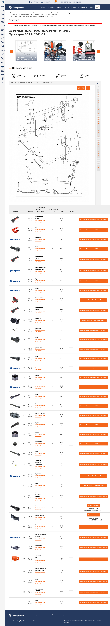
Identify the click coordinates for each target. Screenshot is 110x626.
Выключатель (39, 298)
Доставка (34, 2)
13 (98, 115)
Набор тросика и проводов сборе (40, 569)
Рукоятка (38, 474)
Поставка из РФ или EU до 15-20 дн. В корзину (93, 300)
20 (98, 132)
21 (98, 134)
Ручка (37, 423)
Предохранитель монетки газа (40, 268)
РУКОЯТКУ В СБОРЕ (39, 590)
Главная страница (15, 13)
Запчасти (43, 7)
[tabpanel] (26, 51)
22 (98, 136)
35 (98, 168)
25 (98, 142)
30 (98, 155)
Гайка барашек (40, 515)
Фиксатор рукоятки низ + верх (39, 557)
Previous (11, 51)
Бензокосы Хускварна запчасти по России (74, 13)
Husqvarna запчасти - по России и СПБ (48, 13)
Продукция (51, 7)
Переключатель (40, 413)
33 (98, 161)
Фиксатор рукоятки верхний (38, 495)
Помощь (73, 7)
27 (98, 149)
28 (98, 151)
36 (98, 170)
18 (98, 126)
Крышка (37, 288)
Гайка (37, 375)
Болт (36, 404)
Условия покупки (83, 7)
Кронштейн (38, 347)
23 (98, 138)
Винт (36, 247)
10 (98, 109)
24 (98, 140)
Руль (36, 483)
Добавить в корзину (93, 505)
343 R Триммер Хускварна (49, 15)
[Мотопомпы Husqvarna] (2, 66)
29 (98, 153)
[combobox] (55, 83)
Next (98, 51)
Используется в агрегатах (40, 221)
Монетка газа (39, 228)
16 (98, 121)
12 (98, 113)
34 (98, 163)
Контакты (47, 2)
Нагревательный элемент (40, 535)
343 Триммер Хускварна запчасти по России (25, 15)
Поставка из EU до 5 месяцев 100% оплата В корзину (93, 219)
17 (98, 124)
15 (98, 119)
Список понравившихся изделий (68, 1)
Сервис (67, 7)
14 (98, 117)
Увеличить (26, 62)
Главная (29, 615)
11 (98, 111)
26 (98, 145)
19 (98, 128)
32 (98, 159)
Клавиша (38, 319)
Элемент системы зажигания (38, 462)
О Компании (58, 615)
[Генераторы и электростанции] (2, 58)
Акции (91, 7)
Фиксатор (38, 366)
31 (98, 157)
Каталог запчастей (28, 13)
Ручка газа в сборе (39, 217)
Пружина (38, 237)
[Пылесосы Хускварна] (2, 70)
